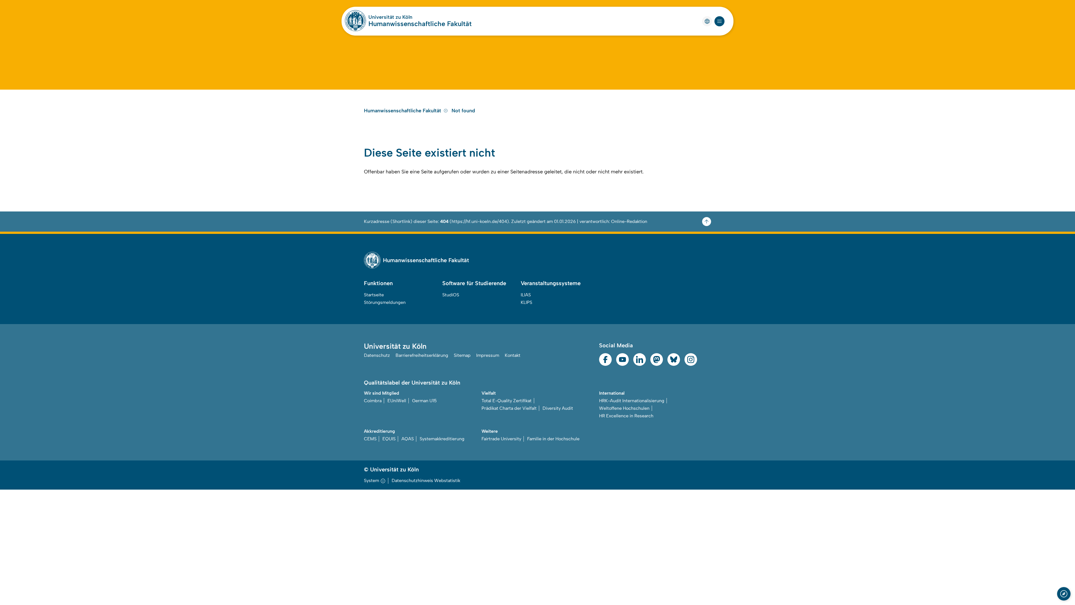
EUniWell (396, 400)
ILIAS (526, 294)
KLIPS (526, 302)
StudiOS (450, 294)
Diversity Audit (558, 408)
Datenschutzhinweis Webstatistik (426, 480)
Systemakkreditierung (442, 438)
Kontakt (512, 355)
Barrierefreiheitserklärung (422, 355)
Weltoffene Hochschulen (624, 408)
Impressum (487, 355)
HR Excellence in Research (626, 415)
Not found (463, 111)
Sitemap (462, 355)
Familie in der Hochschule (553, 438)
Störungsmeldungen (385, 302)
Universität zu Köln (390, 17)
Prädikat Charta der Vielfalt (509, 408)
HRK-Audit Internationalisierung (631, 400)
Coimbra (373, 400)
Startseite (374, 294)
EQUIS (389, 438)
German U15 (424, 400)
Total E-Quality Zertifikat (507, 400)
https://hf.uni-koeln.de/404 (479, 221)
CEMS (370, 438)
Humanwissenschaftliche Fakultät (420, 24)
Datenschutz (377, 355)
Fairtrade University (501, 438)
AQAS (407, 438)
